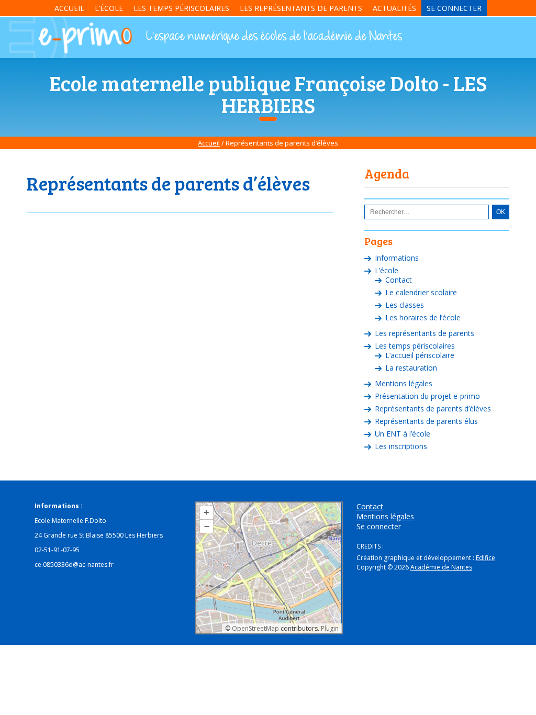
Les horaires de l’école (423, 317)
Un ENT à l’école (402, 434)
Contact (398, 280)
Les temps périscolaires (181, 8)
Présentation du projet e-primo (427, 396)
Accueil (69, 8)
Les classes (404, 305)
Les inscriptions (401, 446)
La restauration (411, 368)
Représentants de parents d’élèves (433, 409)
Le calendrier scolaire (421, 292)
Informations (397, 258)
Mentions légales (403, 383)
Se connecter (454, 8)
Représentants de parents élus (426, 421)
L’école (109, 8)
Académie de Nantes (441, 567)
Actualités (394, 8)
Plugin (329, 628)
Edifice (485, 557)
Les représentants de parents (301, 8)
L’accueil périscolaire (419, 355)
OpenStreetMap (255, 628)
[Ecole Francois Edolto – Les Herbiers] (69, 57)
